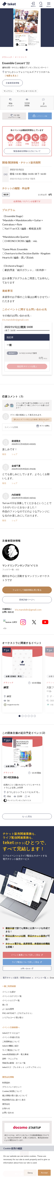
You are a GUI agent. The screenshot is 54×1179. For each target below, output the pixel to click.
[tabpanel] (27, 27)
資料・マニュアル (10, 1058)
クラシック (7, 57)
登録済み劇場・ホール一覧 (13, 1063)
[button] (19, 716)
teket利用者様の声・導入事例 (15, 1054)
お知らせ (6, 1108)
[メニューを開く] (49, 4)
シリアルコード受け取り (13, 1017)
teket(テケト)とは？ (11, 1033)
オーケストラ (21, 57)
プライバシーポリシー (12, 1087)
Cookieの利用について (12, 1091)
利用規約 (6, 1082)
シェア (14, 454)
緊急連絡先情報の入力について (27, 151)
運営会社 (6, 1104)
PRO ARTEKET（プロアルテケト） (17, 1013)
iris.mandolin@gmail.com (15, 319)
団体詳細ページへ (27, 599)
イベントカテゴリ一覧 (12, 996)
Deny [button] (30, 1173)
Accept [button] (44, 1173)
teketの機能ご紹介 (10, 1046)
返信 (4, 454)
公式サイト (10, 623)
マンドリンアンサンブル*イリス (20, 565)
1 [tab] (27, 50)
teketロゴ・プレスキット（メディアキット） (22, 1067)
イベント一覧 (40, 977)
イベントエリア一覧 (11, 1000)
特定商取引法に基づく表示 (13, 1100)
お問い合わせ (8, 1112)
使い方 (5, 1004)
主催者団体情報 (12, 83)
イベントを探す (9, 992)
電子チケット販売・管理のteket (17, 977)
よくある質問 (8, 1009)
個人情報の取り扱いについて (14, 1095)
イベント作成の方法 (11, 1037)
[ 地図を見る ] (11, 75)
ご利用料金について (11, 1041)
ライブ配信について (11, 1050)
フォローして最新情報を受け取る (27, 590)
